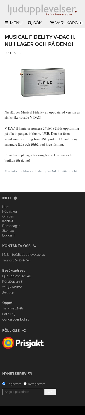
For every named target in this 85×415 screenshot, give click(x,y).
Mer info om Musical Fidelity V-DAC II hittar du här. (42, 171)
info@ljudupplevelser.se (27, 254)
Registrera (14, 384)
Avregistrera (36, 384)
